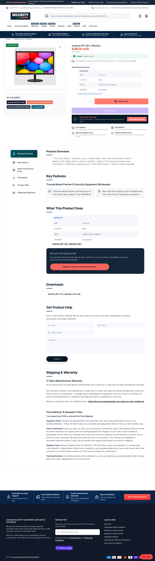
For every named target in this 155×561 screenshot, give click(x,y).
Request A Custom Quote (113, 530)
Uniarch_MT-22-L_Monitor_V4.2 (90, 93)
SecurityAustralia (18, 557)
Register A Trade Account (113, 533)
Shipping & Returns (111, 537)
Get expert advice (136, 119)
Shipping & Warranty (26, 192)
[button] (146, 16)
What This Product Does (25, 170)
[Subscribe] (97, 532)
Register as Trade (78, 2)
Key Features (23, 162)
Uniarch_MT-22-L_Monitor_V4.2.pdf (64, 294)
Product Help (23, 185)
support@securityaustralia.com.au (30, 8)
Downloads (22, 177)
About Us (107, 524)
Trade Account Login (95, 2)
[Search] (46, 16)
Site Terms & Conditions (113, 543)
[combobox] (87, 16)
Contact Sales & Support (139, 2)
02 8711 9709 (13, 8)
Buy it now (110, 110)
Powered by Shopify (32, 557)
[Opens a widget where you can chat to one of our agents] (146, 557)
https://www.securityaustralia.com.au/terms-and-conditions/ (116, 401)
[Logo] (20, 16)
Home (8, 39)
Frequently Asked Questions (117, 2)
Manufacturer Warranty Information (117, 540)
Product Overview (25, 153)
